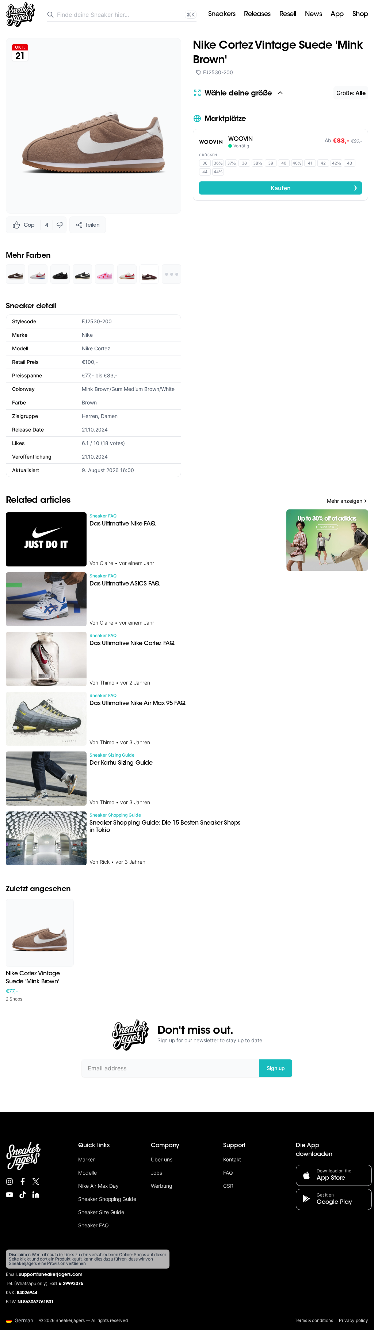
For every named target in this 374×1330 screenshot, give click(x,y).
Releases (257, 14)
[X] (35, 1181)
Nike (87, 335)
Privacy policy (353, 1320)
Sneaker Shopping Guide (107, 1199)
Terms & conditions (314, 1320)
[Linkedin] (35, 1194)
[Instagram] (9, 1181)
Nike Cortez (96, 348)
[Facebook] (22, 1181)
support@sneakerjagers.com (51, 1275)
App (337, 14)
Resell (287, 14)
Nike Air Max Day (98, 1186)
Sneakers (221, 14)
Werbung (161, 1186)
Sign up (276, 1068)
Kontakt (232, 1159)
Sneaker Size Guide (101, 1212)
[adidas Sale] (327, 540)
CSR (228, 1186)
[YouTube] (9, 1194)
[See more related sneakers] (171, 274)
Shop (360, 14)
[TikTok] (22, 1194)
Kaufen (314, 187)
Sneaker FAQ (93, 1225)
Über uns (161, 1159)
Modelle (87, 1172)
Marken (87, 1159)
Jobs (156, 1172)
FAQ (228, 1172)
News (313, 14)
